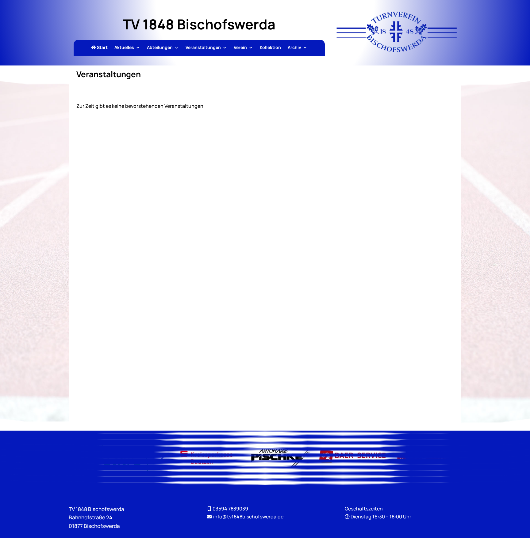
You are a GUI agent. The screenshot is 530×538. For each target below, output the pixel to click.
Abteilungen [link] (160, 47)
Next (468, 458)
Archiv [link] (294, 47)
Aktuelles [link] (124, 47)
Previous (162, 458)
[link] (396, 50)
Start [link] (102, 47)
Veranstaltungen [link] (203, 47)
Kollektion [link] (270, 47)
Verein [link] (240, 47)
